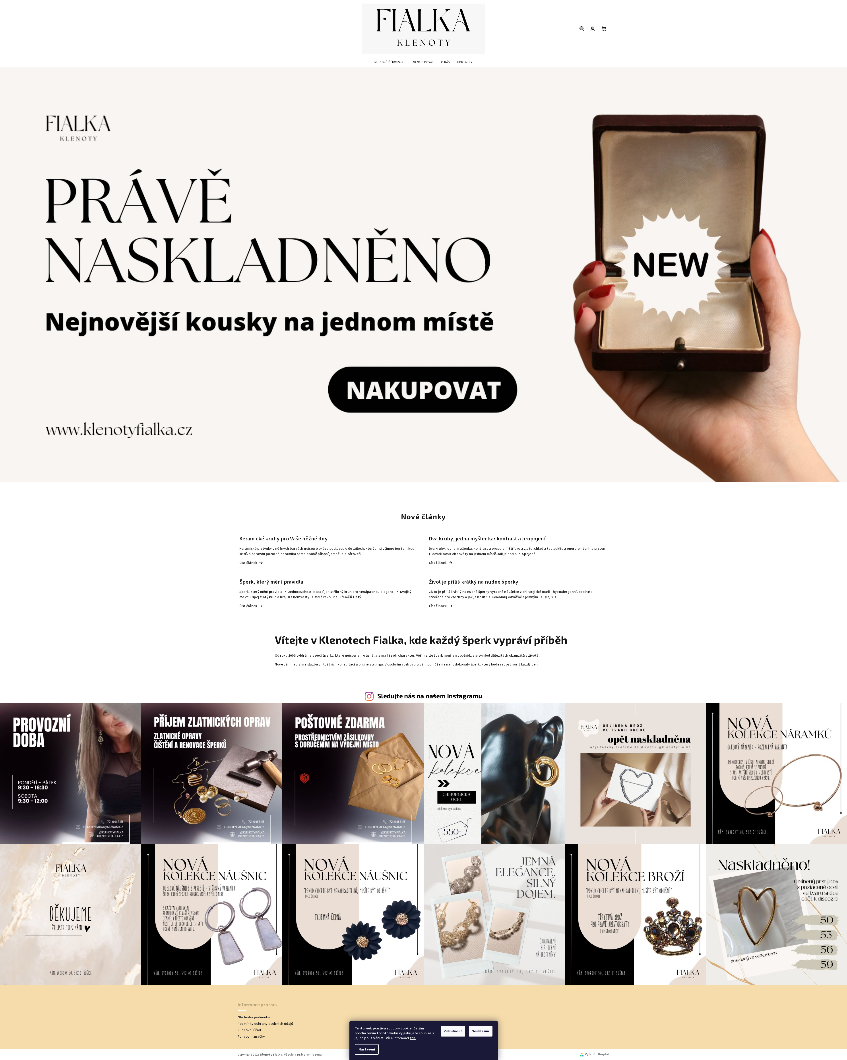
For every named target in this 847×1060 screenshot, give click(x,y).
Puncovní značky (251, 1036)
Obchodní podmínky (254, 1017)
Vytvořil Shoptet (597, 1054)
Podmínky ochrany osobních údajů (265, 1023)
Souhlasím (480, 1031)
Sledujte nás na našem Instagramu (429, 696)
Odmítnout (453, 1031)
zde (413, 1038)
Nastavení (367, 1049)
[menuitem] (389, 62)
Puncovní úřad (249, 1030)
